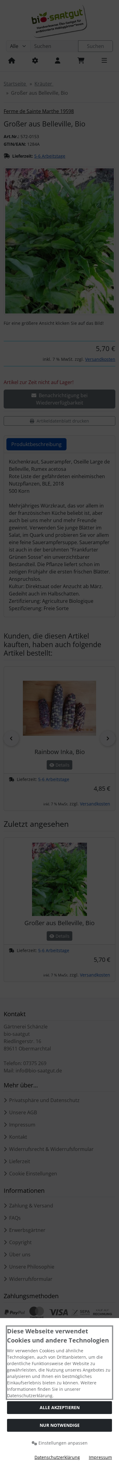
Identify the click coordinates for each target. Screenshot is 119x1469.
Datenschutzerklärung (57, 1457)
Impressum (100, 1457)
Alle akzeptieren (60, 1407)
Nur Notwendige (60, 1425)
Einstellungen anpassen (62, 1443)
